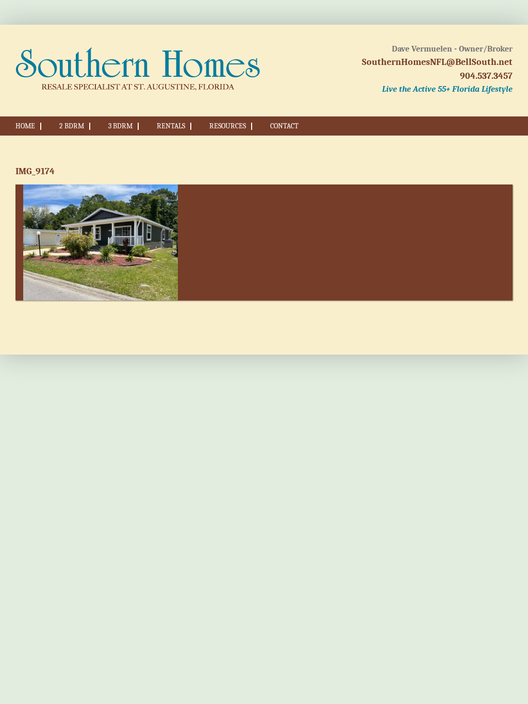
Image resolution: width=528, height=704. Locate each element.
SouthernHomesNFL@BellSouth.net (437, 62)
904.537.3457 (486, 76)
